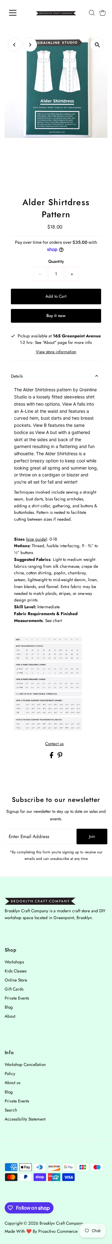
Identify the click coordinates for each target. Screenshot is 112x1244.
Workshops (14, 962)
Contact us (54, 744)
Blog (9, 1007)
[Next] (30, 45)
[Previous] (15, 45)
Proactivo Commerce (57, 1231)
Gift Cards (14, 989)
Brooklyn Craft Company (61, 1223)
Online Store (16, 980)
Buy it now (56, 315)
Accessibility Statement (25, 1119)
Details (17, 376)
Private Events (17, 998)
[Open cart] (103, 13)
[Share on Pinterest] (60, 757)
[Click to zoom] (97, 45)
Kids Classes (15, 971)
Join (92, 836)
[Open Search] (92, 13)
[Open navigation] (16, 13)
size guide (36, 539)
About (10, 1016)
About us (12, 1082)
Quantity (56, 261)
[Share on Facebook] (52, 757)
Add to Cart (55, 296)
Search (11, 1110)
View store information (56, 352)
